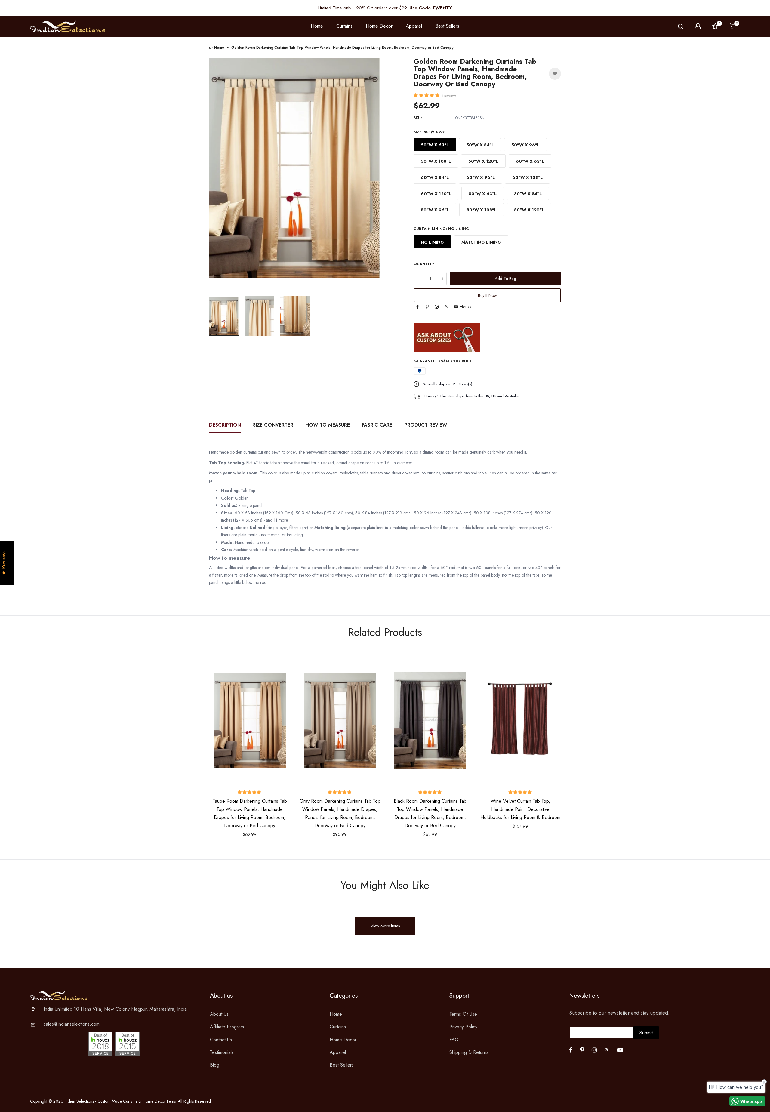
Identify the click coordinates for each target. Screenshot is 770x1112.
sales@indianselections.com (72, 1024)
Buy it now (487, 295)
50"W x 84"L (480, 145)
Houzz (466, 307)
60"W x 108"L (527, 177)
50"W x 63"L (435, 145)
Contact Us (221, 1039)
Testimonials (222, 1052)
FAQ (454, 1039)
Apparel (338, 1052)
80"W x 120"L (529, 210)
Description (225, 424)
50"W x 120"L (483, 161)
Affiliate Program (227, 1026)
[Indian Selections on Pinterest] (427, 307)
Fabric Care (377, 424)
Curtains (338, 1026)
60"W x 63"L (530, 161)
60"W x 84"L (435, 177)
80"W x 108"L (482, 210)
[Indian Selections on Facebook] (417, 307)
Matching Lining (481, 242)
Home (317, 26)
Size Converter (273, 424)
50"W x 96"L (525, 145)
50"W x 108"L (436, 161)
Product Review (425, 424)
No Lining (432, 242)
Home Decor (343, 1039)
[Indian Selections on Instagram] (437, 307)
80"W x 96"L (435, 210)
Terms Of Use (463, 1014)
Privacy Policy (463, 1026)
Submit (646, 1032)
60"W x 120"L (436, 194)
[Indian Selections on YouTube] (456, 307)
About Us (219, 1014)
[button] (427, 95)
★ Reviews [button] (4, 562)
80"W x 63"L (483, 194)
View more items (385, 926)
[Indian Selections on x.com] (446, 306)
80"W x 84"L (528, 194)
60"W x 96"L (480, 177)
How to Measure (327, 424)
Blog (214, 1064)
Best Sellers (447, 26)
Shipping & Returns (468, 1052)
